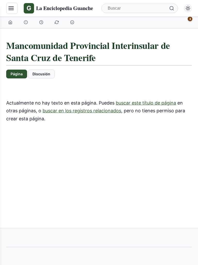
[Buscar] (172, 8)
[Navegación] (12, 8)
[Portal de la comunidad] (26, 22)
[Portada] (10, 22)
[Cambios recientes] (57, 22)
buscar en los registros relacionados (82, 110)
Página (17, 74)
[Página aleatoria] (72, 22)
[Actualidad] (41, 22)
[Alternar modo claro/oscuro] (188, 8)
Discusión (41, 74)
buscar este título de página (146, 103)
